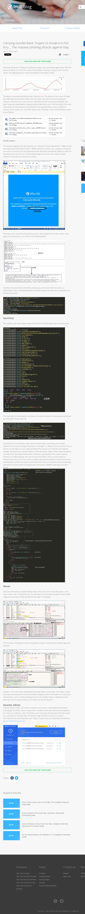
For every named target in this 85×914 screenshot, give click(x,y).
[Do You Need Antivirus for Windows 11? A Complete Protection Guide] (11, 835)
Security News (44, 879)
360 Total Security (22, 873)
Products (44, 28)
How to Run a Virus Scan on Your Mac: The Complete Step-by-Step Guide (45, 803)
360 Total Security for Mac (25, 883)
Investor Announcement (47, 886)
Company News (45, 876)
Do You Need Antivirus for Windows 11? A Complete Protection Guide (46, 835)
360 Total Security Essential (26, 876)
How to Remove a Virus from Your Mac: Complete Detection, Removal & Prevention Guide (45, 825)
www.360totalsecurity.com (15, 721)
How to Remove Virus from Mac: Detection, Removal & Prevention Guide (43, 814)
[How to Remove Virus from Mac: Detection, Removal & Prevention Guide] (11, 814)
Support (66, 873)
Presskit (42, 883)
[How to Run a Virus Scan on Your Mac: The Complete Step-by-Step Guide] (11, 803)
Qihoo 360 (67, 876)
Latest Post (17, 28)
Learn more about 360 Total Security (37, 61)
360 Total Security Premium (26, 879)
